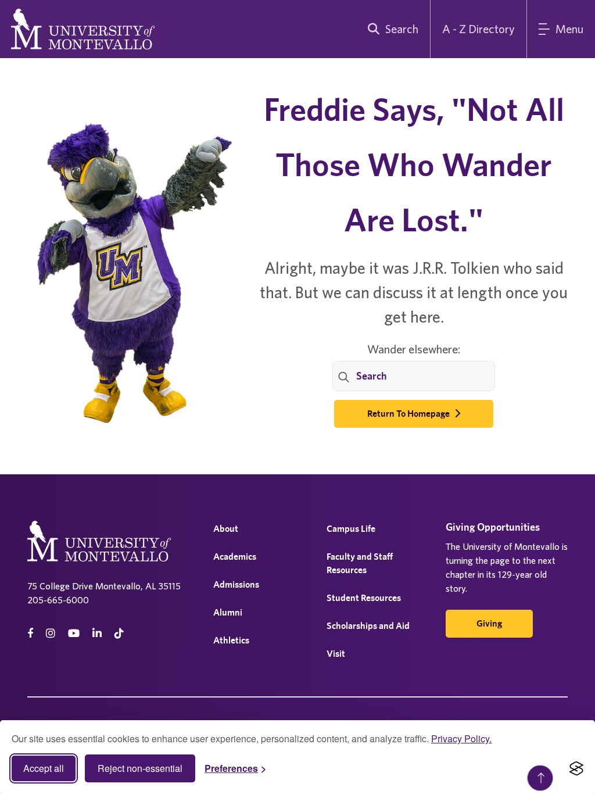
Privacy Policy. (461, 738)
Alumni (227, 612)
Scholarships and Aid (368, 625)
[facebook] (30, 633)
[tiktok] (119, 633)
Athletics (231, 640)
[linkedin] (97, 633)
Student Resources (364, 597)
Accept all (43, 768)
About (225, 528)
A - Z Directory (478, 28)
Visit (336, 653)
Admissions (236, 584)
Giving (489, 623)
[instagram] (50, 633)
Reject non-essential (140, 768)
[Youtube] (74, 633)
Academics (234, 556)
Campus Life (351, 528)
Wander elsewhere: (413, 349)
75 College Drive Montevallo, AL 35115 (104, 586)
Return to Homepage (409, 413)
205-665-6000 (58, 600)
